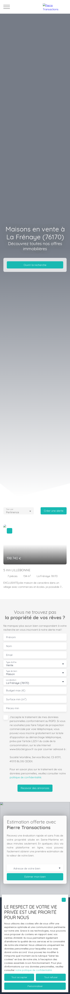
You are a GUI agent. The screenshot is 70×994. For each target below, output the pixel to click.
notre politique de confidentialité (33, 970)
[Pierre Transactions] (54, 7)
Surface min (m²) (16, 699)
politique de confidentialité (25, 777)
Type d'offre (11, 662)
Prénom (11, 637)
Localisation (11, 680)
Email (9, 655)
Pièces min (12, 708)
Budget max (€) (15, 690)
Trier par (9, 509)
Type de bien (11, 671)
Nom (9, 646)
